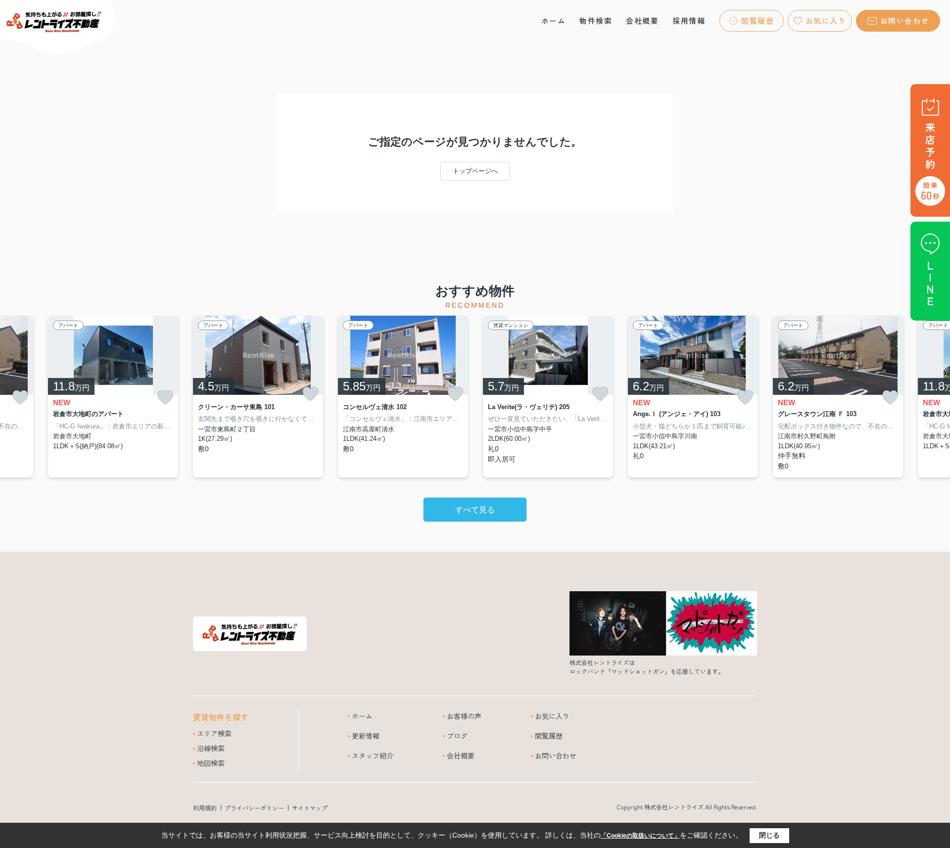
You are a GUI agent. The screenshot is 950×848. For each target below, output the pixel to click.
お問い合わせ (904, 20)
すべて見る (475, 510)
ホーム (553, 20)
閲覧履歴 (757, 20)
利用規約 (205, 807)
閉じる (769, 835)
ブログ (457, 736)
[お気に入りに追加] (20, 397)
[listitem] (258, 397)
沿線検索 (211, 748)
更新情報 (366, 736)
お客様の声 (464, 716)
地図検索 (211, 763)
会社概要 (642, 20)
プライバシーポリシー (254, 807)
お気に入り (826, 20)
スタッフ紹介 (372, 755)
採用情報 (688, 20)
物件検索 (595, 20)
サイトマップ (310, 807)
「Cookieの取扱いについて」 (640, 835)
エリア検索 (214, 733)
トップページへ (475, 171)
